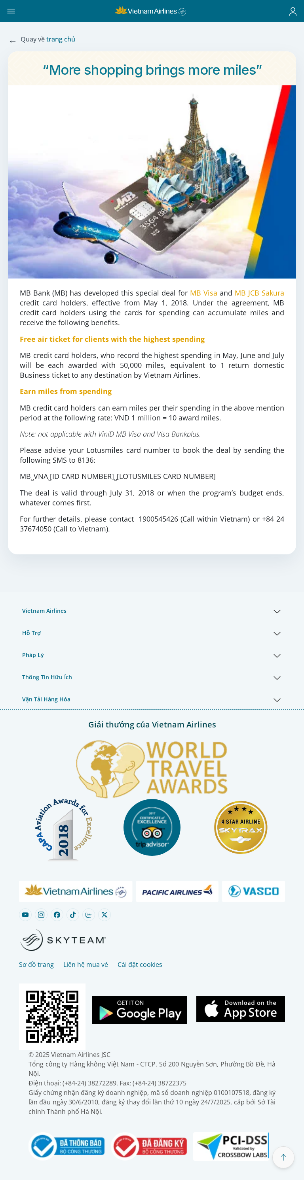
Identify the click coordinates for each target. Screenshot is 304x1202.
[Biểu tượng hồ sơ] (293, 11)
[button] (11, 11)
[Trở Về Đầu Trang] (283, 1157)
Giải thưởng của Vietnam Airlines (152, 724)
